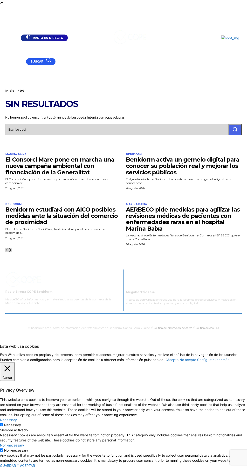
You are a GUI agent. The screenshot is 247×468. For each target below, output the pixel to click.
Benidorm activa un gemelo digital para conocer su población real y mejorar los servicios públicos (182, 166)
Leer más (222, 360)
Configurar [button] (205, 360)
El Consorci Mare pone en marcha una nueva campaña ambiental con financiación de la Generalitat (59, 166)
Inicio (9, 90)
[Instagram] (21, 62)
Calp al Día (203, 319)
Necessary (12, 425)
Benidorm (134, 154)
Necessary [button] (8, 420)
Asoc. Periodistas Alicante (171, 319)
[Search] (235, 129)
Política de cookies (207, 328)
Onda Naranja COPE (106, 319)
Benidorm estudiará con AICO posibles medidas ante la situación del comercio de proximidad (61, 216)
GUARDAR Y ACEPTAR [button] (17, 465)
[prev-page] (7, 250)
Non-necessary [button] (12, 445)
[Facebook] (15, 62)
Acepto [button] (172, 360)
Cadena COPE (75, 319)
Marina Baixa (15, 154)
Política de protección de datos (172, 328)
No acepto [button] (187, 360)
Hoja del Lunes (136, 319)
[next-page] (10, 250)
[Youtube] (9, 62)
